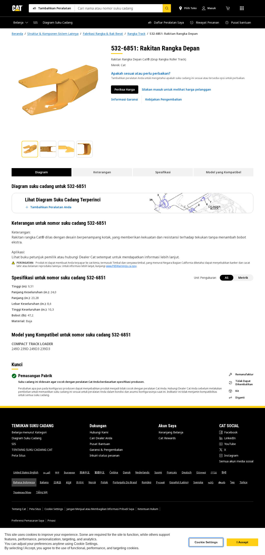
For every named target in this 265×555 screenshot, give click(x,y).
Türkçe (243, 482)
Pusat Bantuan (100, 444)
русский (160, 482)
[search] (167, 8)
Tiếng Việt (41, 492)
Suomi (158, 472)
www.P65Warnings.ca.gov (121, 266)
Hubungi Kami (99, 432)
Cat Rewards (167, 438)
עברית (214, 472)
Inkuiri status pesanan (104, 455)
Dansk (126, 472)
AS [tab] (226, 278)
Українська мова (22, 492)
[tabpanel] (58, 90)
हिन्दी (224, 472)
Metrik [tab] (243, 278)
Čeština (114, 472)
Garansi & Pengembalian (106, 450)
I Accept (242, 542)
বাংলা (57, 472)
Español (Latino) (179, 482)
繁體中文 (100, 472)
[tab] (30, 149)
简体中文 (85, 472)
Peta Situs (18, 455)
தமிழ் (210, 482)
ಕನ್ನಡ (68, 482)
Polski (104, 482)
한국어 (80, 482)
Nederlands (142, 472)
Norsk (92, 482)
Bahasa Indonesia (24, 482)
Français (172, 472)
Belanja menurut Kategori (29, 432)
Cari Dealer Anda (101, 438)
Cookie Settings (54, 509)
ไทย (232, 482)
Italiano (44, 482)
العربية (46, 472)
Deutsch (187, 472)
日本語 (57, 482)
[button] (176, 89)
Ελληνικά (201, 472)
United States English (25, 472)
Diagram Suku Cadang (26, 438)
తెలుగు (221, 482)
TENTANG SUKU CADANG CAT (32, 450)
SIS (14, 444)
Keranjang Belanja (171, 432)
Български (69, 472)
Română (146, 482)
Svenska (198, 482)
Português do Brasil (125, 482)
